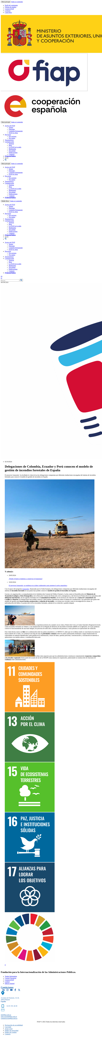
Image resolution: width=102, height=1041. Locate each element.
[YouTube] (11, 990)
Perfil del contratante (11, 5)
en (1, 276)
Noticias (11, 143)
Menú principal (6, 2)
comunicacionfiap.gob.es (9, 1018)
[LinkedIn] (3, 990)
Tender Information (11, 976)
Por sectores (12, 136)
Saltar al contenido (17, 2)
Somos (11, 127)
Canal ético (8, 12)
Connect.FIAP (9, 9)
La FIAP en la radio (15, 147)
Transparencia (9, 140)
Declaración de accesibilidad (14, 1025)
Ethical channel (9, 983)
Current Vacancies (10, 978)
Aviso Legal (8, 1029)
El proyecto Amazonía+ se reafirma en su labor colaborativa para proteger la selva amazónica (38, 585)
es (1, 278)
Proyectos (8, 134)
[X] (19, 990)
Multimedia (12, 149)
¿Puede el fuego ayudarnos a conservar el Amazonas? (25, 579)
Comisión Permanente (16, 131)
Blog (10, 145)
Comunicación (9, 142)
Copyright (8, 1027)
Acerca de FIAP (10, 126)
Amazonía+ (26, 589)
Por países (12, 138)
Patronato (12, 129)
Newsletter (12, 151)
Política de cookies (11, 1032)
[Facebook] (15, 990)
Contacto (7, 11)
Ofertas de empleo (10, 7)
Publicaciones (13, 152)
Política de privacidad (11, 1030)
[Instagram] (7, 990)
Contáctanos (7, 987)
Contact (7, 982)
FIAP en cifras (13, 133)
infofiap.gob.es (6, 1015)
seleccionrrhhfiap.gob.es (9, 1016)
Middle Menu (5, 201)
